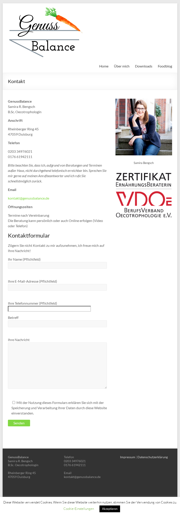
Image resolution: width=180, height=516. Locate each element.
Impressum (127, 457)
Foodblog (165, 66)
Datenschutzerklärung (152, 457)
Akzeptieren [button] (109, 509)
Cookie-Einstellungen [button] (78, 509)
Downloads (143, 66)
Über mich (122, 66)
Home (103, 66)
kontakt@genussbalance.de (28, 198)
